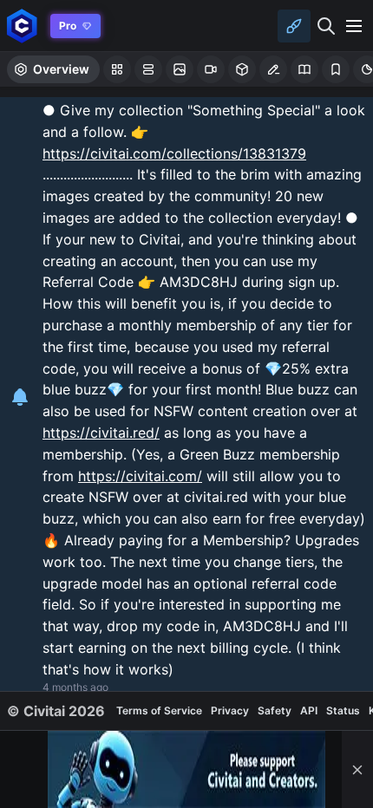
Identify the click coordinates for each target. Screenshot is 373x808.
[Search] (326, 26)
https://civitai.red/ (101, 432)
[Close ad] (357, 769)
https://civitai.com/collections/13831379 (174, 153)
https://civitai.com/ (140, 476)
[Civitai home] (22, 25)
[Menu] (354, 26)
